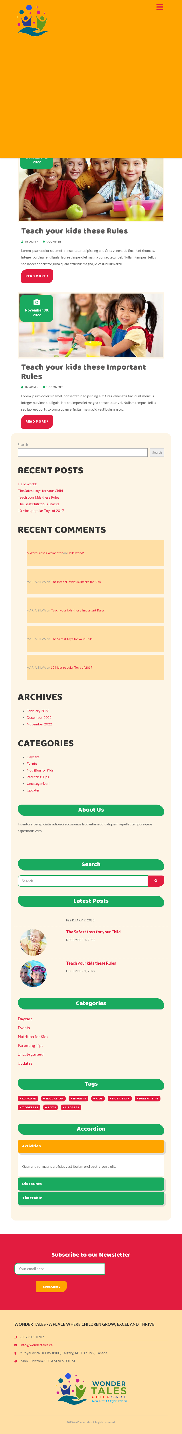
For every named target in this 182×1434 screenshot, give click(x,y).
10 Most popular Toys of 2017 (41, 510)
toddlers (30, 1107)
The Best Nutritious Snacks (38, 504)
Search (23, 444)
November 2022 (39, 724)
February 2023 (38, 711)
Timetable (32, 1198)
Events (32, 763)
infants (79, 1098)
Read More (36, 276)
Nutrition (121, 1098)
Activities (31, 1146)
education (55, 1098)
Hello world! (27, 484)
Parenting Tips (38, 777)
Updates (33, 790)
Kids (99, 1098)
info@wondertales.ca (36, 1345)
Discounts (32, 1184)
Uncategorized (38, 783)
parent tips (148, 1098)
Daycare (33, 757)
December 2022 (39, 717)
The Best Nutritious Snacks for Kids (76, 582)
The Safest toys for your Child (40, 490)
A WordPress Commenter (45, 553)
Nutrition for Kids (40, 770)
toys (51, 1107)
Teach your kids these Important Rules (83, 372)
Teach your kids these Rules (74, 231)
